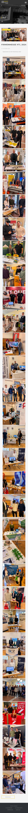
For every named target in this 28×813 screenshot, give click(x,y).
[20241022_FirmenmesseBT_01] (14, 436)
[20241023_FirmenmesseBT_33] (14, 413)
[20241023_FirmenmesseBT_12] (14, 113)
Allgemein (6, 29)
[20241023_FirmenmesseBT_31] (14, 390)
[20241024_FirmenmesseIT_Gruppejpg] (14, 690)
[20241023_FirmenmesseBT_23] (14, 275)
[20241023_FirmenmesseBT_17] (14, 183)
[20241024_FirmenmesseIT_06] (14, 782)
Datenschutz (18, 807)
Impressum (10, 809)
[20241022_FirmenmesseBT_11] (14, 644)
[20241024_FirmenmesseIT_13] (14, 713)
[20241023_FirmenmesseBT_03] (14, 67)
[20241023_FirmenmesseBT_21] (14, 229)
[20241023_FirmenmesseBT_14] (14, 136)
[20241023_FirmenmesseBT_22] (14, 252)
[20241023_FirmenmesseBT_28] (14, 321)
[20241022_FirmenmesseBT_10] (14, 621)
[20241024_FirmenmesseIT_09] (14, 736)
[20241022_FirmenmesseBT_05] (14, 505)
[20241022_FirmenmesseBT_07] (14, 551)
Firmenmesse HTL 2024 (13, 45)
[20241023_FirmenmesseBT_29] (14, 344)
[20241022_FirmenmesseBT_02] (14, 459)
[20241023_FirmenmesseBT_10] (14, 90)
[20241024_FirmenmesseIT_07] (14, 759)
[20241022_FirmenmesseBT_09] (14, 598)
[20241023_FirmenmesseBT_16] (14, 159)
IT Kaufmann (9, 807)
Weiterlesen (8, 797)
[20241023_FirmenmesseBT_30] (14, 367)
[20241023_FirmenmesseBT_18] (14, 206)
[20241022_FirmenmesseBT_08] (14, 575)
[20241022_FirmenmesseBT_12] (14, 667)
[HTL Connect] (4, 2)
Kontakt (18, 809)
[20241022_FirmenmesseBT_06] (14, 528)
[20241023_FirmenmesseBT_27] (14, 298)
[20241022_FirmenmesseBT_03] (14, 482)
